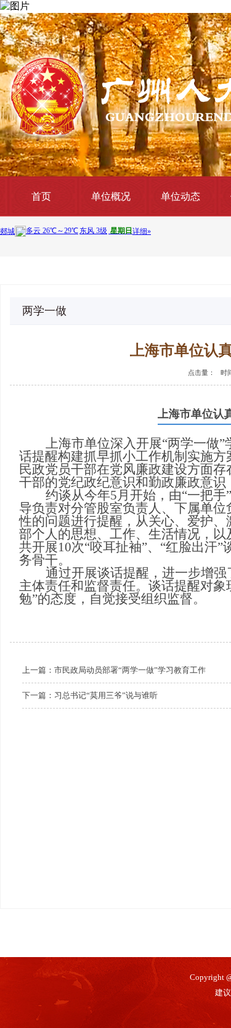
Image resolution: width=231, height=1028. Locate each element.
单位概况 (111, 196)
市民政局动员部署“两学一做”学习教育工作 (130, 670)
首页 (41, 196)
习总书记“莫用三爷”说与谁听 (106, 695)
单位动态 (180, 196)
